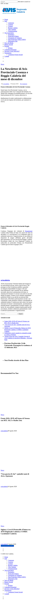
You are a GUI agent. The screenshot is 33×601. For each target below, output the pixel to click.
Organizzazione (12, 568)
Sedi (5, 558)
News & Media (8, 580)
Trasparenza (7, 590)
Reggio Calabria (13, 565)
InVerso (10, 585)
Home (6, 557)
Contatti (6, 594)
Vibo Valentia (12, 567)
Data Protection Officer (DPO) (17, 577)
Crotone (10, 563)
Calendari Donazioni (10, 587)
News (2, 64)
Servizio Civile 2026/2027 (12, 589)
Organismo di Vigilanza (15, 575)
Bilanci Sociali (8, 582)
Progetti (6, 584)
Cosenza (10, 562)
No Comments (23, 84)
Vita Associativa (9, 570)
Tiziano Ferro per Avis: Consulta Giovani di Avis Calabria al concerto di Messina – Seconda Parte (18, 338)
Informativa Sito (12, 579)
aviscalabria (6, 84)
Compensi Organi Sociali (15, 592)
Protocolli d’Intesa (13, 574)
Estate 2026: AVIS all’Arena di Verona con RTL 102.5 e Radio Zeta (16, 322)
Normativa (11, 572)
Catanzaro (11, 560)
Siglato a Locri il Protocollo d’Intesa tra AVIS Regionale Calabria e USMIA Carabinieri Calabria (17, 329)
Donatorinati (28, 231)
